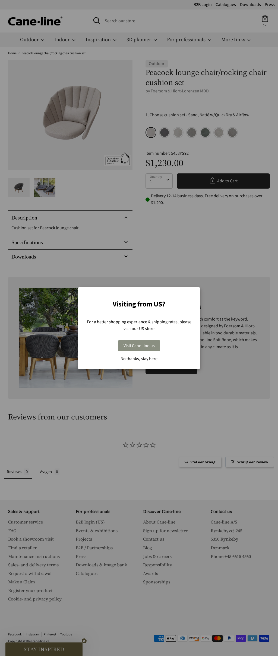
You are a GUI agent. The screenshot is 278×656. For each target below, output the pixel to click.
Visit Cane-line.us (139, 346)
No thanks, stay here (139, 359)
